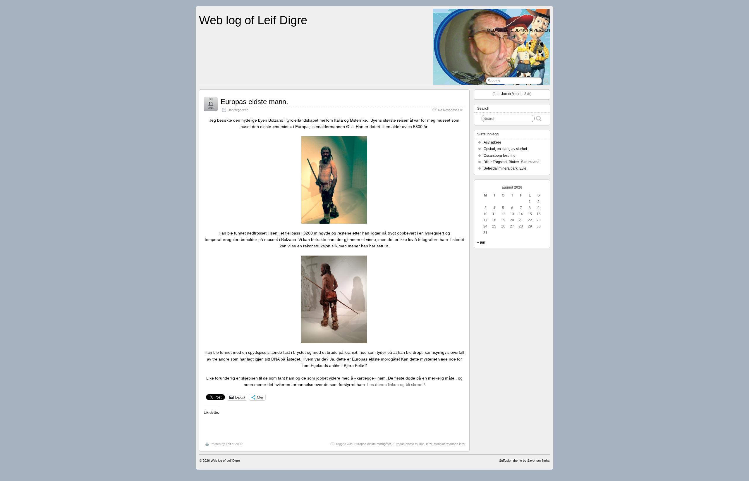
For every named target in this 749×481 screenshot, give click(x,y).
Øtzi (429, 444)
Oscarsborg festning (500, 156)
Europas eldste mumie (408, 444)
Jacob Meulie (512, 94)
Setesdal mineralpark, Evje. (505, 168)
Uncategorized (238, 110)
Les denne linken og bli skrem (394, 384)
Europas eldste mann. (254, 102)
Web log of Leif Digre (253, 20)
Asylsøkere (492, 142)
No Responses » (450, 110)
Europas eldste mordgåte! (372, 444)
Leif (228, 444)
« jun (481, 242)
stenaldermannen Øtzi (449, 444)
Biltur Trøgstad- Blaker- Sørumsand (512, 162)
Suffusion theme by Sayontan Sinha (524, 460)
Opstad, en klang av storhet (505, 149)
